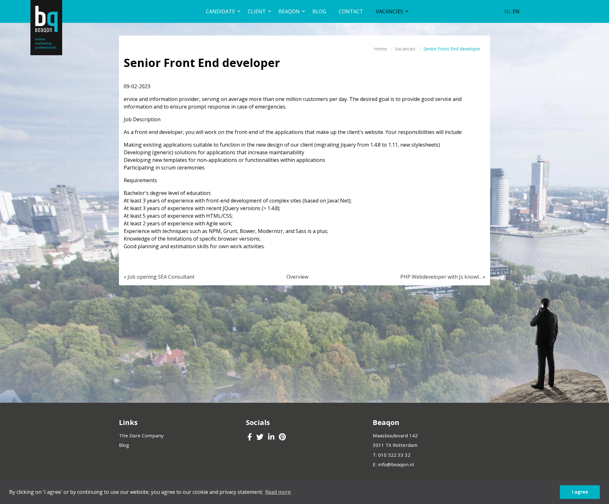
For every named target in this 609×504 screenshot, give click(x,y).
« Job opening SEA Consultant (159, 276)
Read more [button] (278, 491)
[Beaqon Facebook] (250, 437)
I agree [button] (580, 492)
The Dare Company (141, 435)
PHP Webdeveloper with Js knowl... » (442, 276)
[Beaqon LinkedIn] (271, 437)
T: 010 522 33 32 (391, 455)
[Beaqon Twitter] (260, 437)
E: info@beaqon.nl (393, 464)
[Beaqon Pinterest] (282, 437)
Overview (297, 276)
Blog (124, 445)
